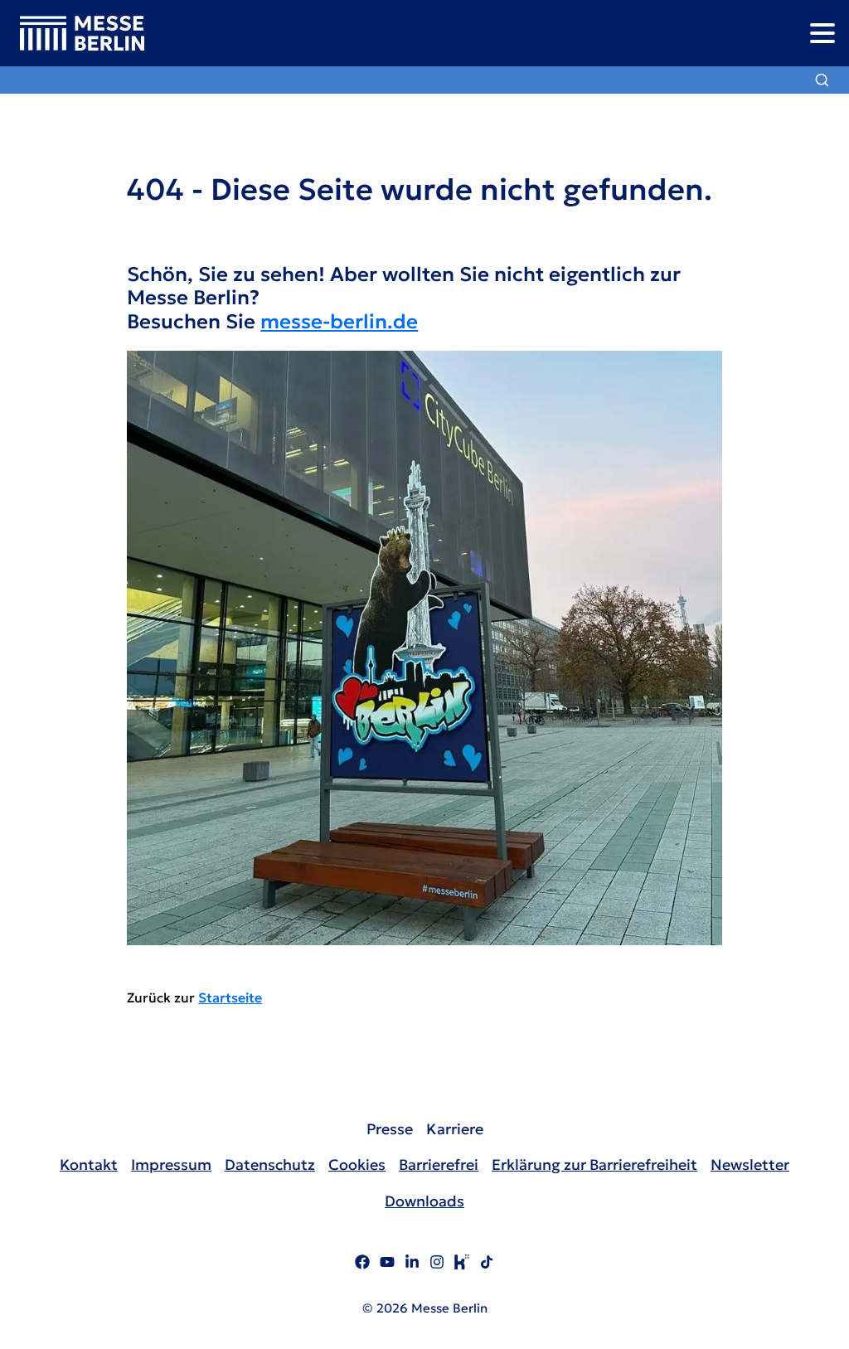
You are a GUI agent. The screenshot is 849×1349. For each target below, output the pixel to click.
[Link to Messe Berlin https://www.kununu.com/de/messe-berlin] (461, 1264)
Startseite (230, 997)
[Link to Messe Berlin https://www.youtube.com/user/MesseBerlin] (387, 1264)
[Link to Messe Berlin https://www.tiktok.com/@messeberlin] (486, 1264)
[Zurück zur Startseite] (72, 34)
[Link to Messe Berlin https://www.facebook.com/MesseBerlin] (362, 1264)
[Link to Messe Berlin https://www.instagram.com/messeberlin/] (436, 1264)
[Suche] (822, 80)
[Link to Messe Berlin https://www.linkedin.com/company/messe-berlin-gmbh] (412, 1264)
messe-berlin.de (339, 321)
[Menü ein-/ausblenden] (822, 32)
